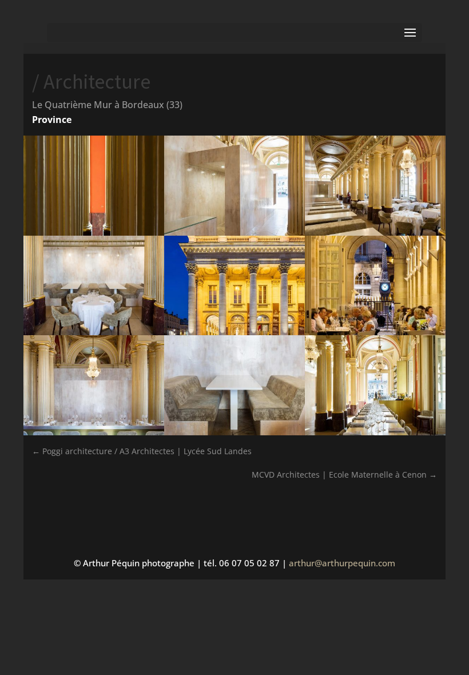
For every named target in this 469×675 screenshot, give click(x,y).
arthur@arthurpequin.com (342, 563)
